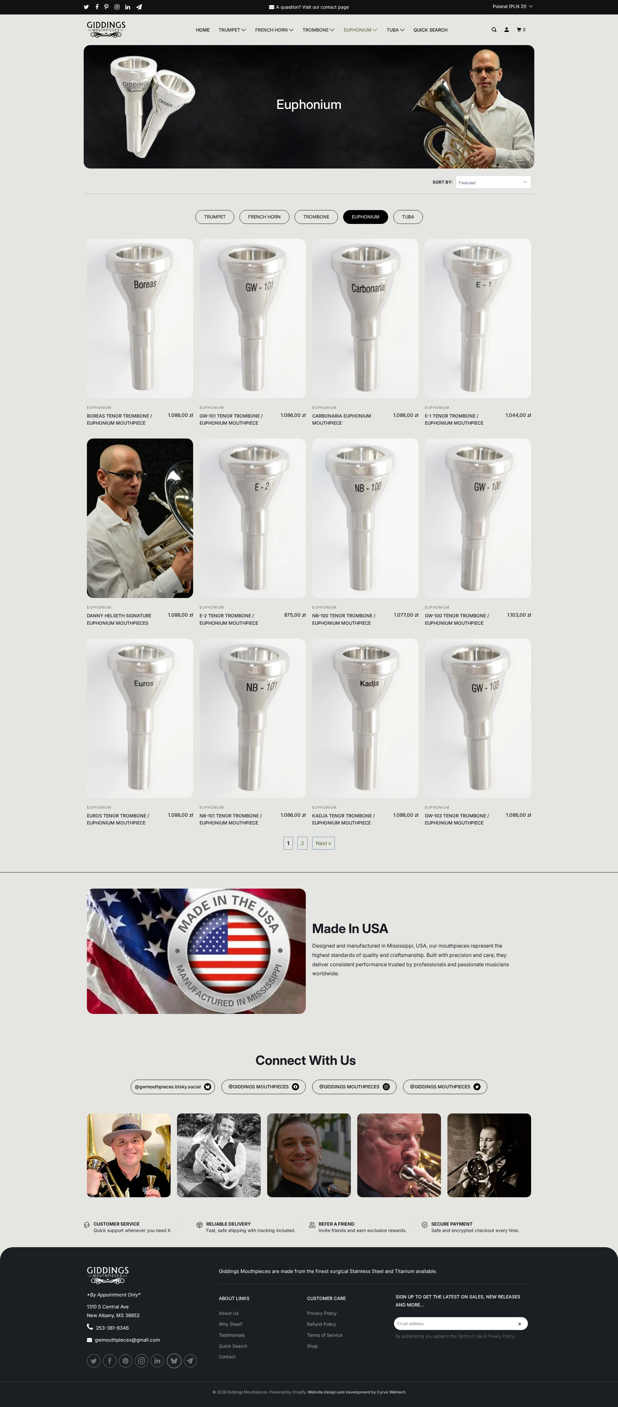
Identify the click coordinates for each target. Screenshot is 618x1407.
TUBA (408, 216)
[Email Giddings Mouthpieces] (141, 7)
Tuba (393, 30)
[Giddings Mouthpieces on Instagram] (119, 7)
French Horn (272, 30)
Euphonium (358, 30)
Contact (227, 1356)
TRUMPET (215, 216)
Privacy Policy (322, 1313)
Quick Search (430, 30)
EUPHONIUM (365, 216)
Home (203, 30)
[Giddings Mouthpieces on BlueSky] (175, 1361)
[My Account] (506, 29)
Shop (312, 1346)
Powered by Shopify (287, 1392)
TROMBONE (316, 216)
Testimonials (232, 1335)
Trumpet (230, 30)
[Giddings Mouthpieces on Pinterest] (108, 7)
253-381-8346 (112, 1328)
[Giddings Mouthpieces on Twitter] (89, 7)
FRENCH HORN (264, 216)
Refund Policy (321, 1324)
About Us (229, 1313)
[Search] (494, 29)
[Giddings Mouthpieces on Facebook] (99, 7)
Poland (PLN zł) (510, 6)
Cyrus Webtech (391, 1392)
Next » (323, 843)
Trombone (316, 30)
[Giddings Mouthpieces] (121, 30)
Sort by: (443, 182)
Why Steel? (231, 1324)
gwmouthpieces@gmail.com (127, 1340)
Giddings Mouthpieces (247, 1392)
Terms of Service (324, 1335)
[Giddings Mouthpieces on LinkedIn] (130, 7)
